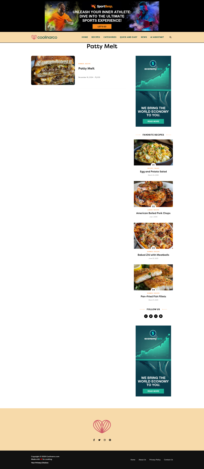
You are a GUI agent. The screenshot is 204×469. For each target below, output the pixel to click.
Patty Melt (86, 68)
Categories (110, 37)
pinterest (161, 316)
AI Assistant (157, 37)
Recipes (95, 37)
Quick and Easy (128, 37)
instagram (156, 316)
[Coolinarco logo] (44, 37)
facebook (146, 316)
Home (85, 37)
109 (98, 77)
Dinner (81, 64)
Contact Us (168, 460)
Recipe (88, 64)
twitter (151, 316)
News (144, 37)
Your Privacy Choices (39, 463)
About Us (142, 460)
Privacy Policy (155, 460)
